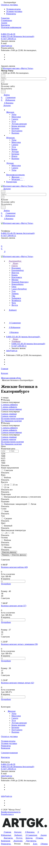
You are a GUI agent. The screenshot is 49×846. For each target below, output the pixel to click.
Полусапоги (16, 730)
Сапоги (14, 718)
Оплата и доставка (9, 736)
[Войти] (2, 243)
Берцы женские (18, 725)
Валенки (15, 732)
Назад (15, 263)
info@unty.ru (6, 46)
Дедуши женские (19, 723)
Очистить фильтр (19, 555)
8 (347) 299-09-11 (8, 39)
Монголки (16, 716)
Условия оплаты (13, 9)
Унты (13, 713)
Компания (5, 748)
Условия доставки (14, 11)
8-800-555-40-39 (8, 34)
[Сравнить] (2, 589)
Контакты (5, 757)
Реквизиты (11, 14)
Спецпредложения (9, 753)
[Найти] (3, 91)
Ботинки (15, 727)
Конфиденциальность (10, 812)
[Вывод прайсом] (5, 557)
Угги (13, 720)
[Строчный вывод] (3, 557)
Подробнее (6, 584)
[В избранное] (2, 586)
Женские (12, 711)
